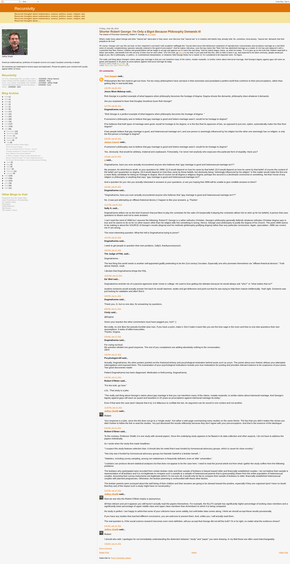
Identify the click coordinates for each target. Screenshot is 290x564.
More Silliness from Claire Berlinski (18, 153)
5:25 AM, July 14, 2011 (112, 428)
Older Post (283, 553)
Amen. (4, 87)
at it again (151, 34)
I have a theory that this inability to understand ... (19, 81)
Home (194, 553)
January (10, 173)
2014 (7, 122)
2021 (7, 104)
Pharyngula (6, 204)
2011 (6, 129)
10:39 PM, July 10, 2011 (113, 276)
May (8, 164)
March (9, 169)
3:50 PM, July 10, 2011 (112, 250)
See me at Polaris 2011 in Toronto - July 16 (21, 149)
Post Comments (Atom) (121, 558)
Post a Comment (105, 548)
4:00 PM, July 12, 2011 (112, 354)
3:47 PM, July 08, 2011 (112, 106)
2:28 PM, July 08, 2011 (112, 88)
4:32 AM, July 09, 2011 (112, 187)
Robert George (123, 65)
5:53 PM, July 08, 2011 (112, 139)
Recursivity (24, 8)
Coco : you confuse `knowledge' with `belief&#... (19, 83)
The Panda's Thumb (9, 210)
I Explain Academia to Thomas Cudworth (20, 151)
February (10, 171)
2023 (7, 102)
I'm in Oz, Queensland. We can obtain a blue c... (19, 79)
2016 (7, 117)
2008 (7, 181)
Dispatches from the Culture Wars (14, 198)
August (9, 140)
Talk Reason (6, 208)
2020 (7, 107)
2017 (7, 114)
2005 (7, 188)
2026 (7, 97)
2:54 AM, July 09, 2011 (112, 157)
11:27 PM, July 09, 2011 (113, 205)
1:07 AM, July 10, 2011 (112, 237)
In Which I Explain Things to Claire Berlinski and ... (24, 156)
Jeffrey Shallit (111, 411)
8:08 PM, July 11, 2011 (112, 309)
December (11, 131)
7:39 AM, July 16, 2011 (112, 544)
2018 (7, 112)
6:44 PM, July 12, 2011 (112, 377)
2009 (7, 178)
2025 (7, 99)
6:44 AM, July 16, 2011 (112, 526)
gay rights (114, 65)
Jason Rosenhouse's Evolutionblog (15, 200)
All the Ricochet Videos (14, 147)
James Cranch (111, 142)
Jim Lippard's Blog (9, 202)
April (8, 167)
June (9, 162)
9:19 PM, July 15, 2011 (112, 491)
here (181, 53)
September (11, 138)
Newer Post (104, 553)
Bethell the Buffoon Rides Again (17, 145)
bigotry (107, 65)
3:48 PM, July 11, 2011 (112, 296)
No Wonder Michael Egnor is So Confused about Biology (26, 160)
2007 (7, 183)
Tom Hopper (110, 76)
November (11, 133)
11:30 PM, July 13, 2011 (113, 408)
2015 (7, 119)
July (8, 142)
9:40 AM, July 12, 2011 (112, 337)
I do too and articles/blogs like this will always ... (19, 85)
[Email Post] (126, 64)
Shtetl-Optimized (8, 206)
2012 (7, 126)
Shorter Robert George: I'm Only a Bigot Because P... (25, 158)
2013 (7, 124)
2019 (7, 109)
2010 (7, 176)
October (10, 136)
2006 (7, 186)
